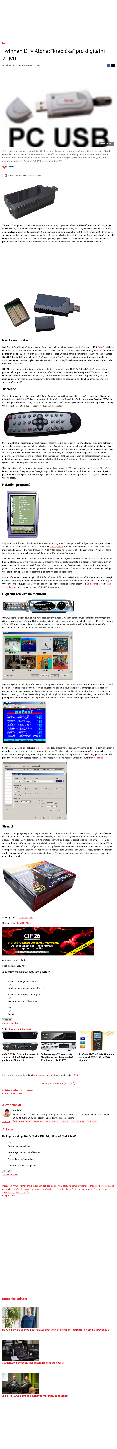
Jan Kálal (6, 65)
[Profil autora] (6, 1113)
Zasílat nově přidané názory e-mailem (17, 1090)
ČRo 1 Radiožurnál (21, 1121)
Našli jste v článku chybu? (12, 1093)
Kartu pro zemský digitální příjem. (24, 994)
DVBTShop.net (26, 917)
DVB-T (100, 347)
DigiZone (38, 1121)
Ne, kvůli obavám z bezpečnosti (23, 1165)
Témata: (6, 1121)
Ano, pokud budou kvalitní (20, 1145)
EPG (37, 747)
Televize (92, 1121)
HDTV (54, 369)
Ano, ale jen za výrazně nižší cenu (24, 1152)
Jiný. (10, 1007)
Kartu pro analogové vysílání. (22, 981)
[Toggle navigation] (113, 34)
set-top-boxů (56, 546)
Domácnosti (52, 1121)
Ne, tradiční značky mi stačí (21, 1158)
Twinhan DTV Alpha (22, 922)
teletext (45, 747)
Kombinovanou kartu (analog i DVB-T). (26, 987)
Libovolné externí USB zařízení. (23, 1000)
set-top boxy (78, 1121)
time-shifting (96, 757)
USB (19, 228)
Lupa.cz (5, 43)
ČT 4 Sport (91, 583)
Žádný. (11, 1014)
